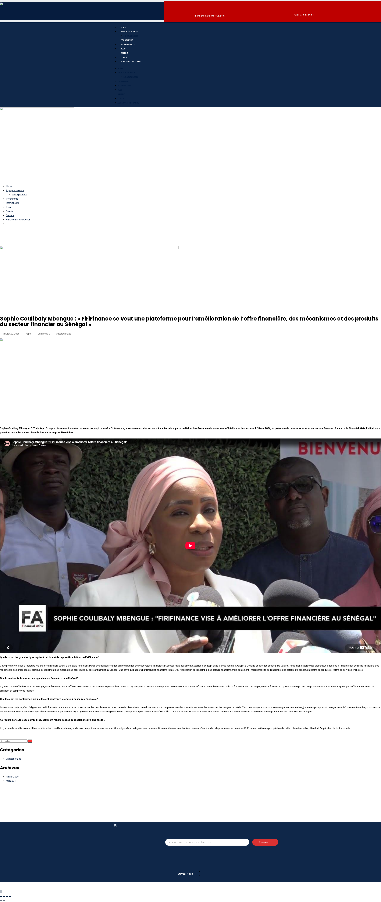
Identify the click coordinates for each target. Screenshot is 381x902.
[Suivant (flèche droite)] (4, 900)
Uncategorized (63, 333)
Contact (121, 98)
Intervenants (124, 85)
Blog (119, 90)
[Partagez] (7, 896)
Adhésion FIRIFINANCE (131, 62)
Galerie (121, 94)
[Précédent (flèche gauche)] (1, 900)
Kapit (28, 333)
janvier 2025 (12, 776)
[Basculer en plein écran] (4, 896)
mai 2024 (11, 780)
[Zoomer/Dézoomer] (1, 896)
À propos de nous (130, 32)
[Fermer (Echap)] (10, 896)
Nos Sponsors (130, 77)
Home (120, 68)
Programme (123, 81)
